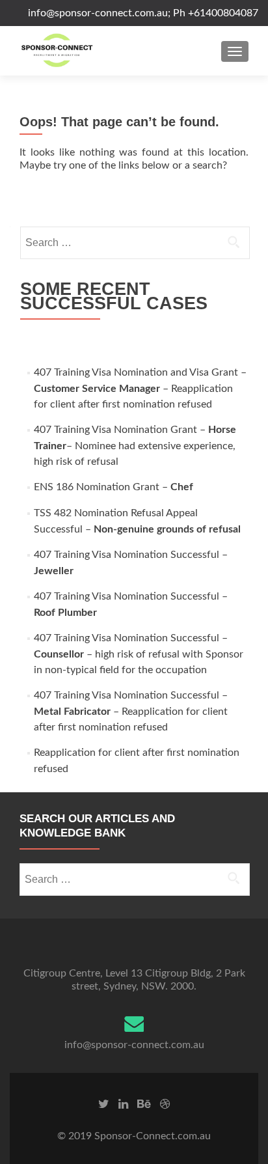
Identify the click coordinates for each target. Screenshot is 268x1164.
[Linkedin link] (123, 1104)
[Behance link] (144, 1104)
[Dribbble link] (165, 1104)
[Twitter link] (103, 1104)
